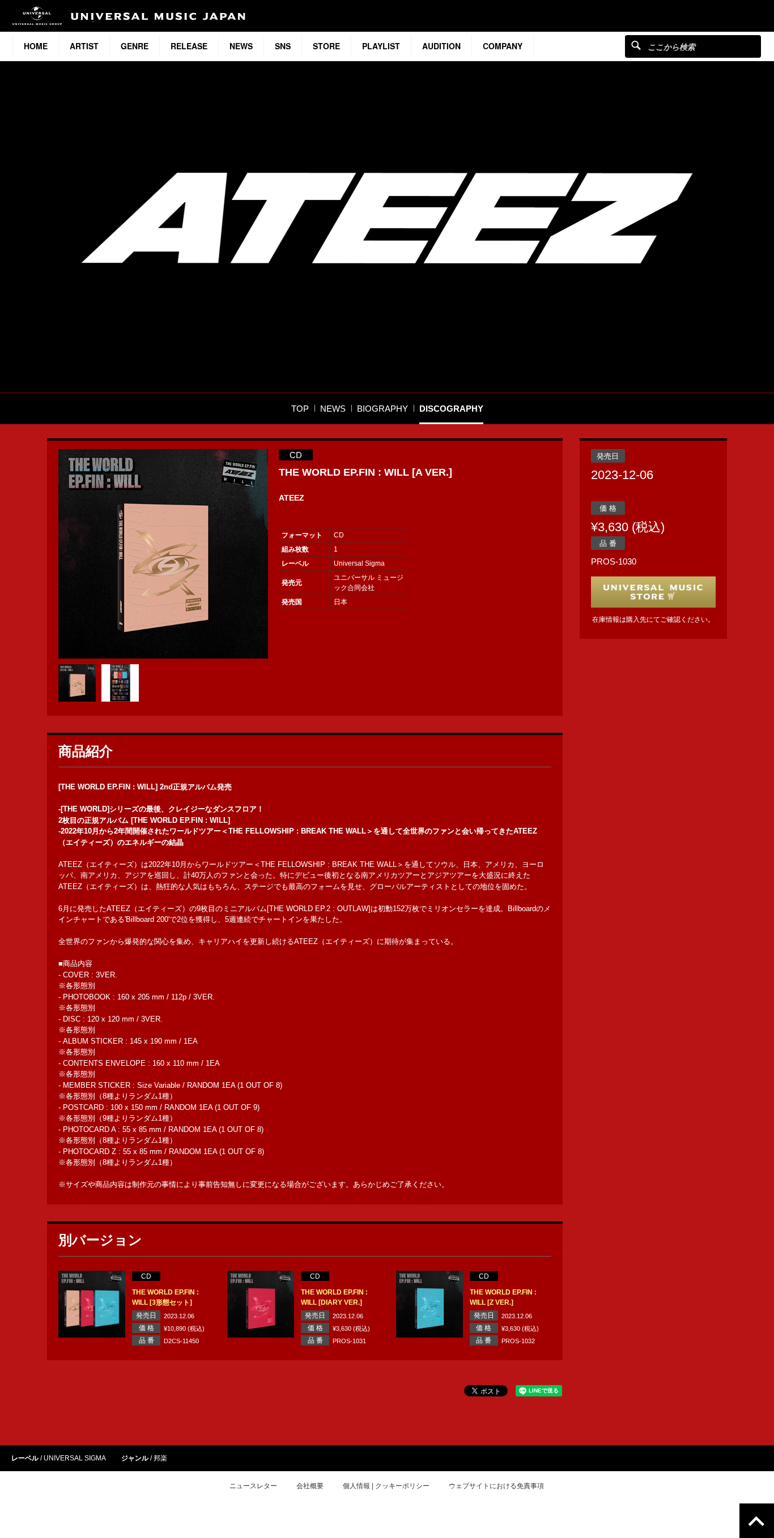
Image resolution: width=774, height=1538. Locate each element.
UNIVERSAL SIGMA (75, 1458)
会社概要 (310, 1486)
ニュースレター (253, 1486)
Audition (441, 46)
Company (502, 46)
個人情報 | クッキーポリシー (386, 1486)
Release (189, 46)
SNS (283, 46)
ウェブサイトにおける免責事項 (496, 1486)
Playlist (381, 46)
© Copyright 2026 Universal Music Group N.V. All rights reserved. (387, 1527)
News (241, 46)
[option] (163, 554)
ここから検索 (636, 45)
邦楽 (160, 1458)
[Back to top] (756, 1520)
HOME (36, 46)
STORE (326, 46)
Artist (84, 46)
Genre (134, 46)
